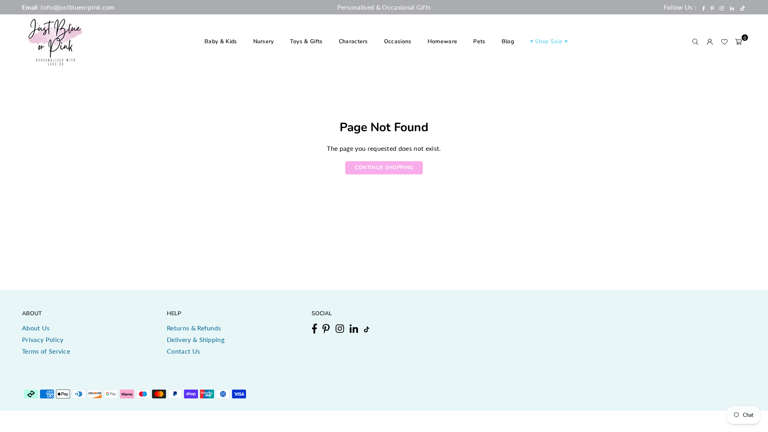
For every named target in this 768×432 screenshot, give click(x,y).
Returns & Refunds (194, 328)
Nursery (263, 41)
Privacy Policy (42, 339)
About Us (36, 328)
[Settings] (710, 41)
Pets (479, 41)
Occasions (398, 41)
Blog (508, 41)
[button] (739, 41)
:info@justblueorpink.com (76, 7)
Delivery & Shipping (195, 339)
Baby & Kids (220, 41)
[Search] (695, 41)
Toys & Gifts (306, 41)
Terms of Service (46, 351)
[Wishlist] (724, 41)
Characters (353, 41)
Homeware (443, 41)
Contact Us (183, 351)
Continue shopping (384, 167)
